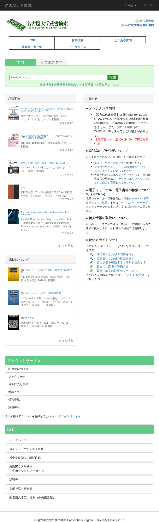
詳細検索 (45, 84)
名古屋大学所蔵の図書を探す (115, 254)
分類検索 (59, 84)
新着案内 (90, 84)
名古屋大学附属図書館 (139, 25)
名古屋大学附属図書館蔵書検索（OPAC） (22, 5)
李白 (23, 187)
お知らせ (131, 206)
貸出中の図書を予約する (113, 266)
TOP (32, 40)
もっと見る (66, 245)
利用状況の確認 (18, 369)
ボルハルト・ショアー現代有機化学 (43, 293)
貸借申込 (14, 407)
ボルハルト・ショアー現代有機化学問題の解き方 (47, 271)
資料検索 (77, 40)
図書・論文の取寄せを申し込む (117, 270)
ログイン (148, 5)
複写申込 (14, 399)
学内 (20, 62)
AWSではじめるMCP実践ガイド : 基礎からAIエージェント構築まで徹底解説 (47, 137)
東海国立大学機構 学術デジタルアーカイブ (28, 468)
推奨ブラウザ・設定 (106, 163)
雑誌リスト (75, 84)
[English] (79, 29)
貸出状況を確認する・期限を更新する (121, 262)
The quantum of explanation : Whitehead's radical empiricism (45, 213)
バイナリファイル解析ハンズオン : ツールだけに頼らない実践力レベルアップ (47, 110)
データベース (77, 47)
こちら (76, 416)
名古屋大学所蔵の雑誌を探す (115, 258)
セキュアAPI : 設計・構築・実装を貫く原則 (43, 162)
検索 (112, 77)
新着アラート (17, 392)
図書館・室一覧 (32, 47)
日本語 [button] (129, 5)
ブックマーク (17, 376)
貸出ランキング (109, 84)
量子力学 (29, 317)
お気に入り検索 (18, 384)
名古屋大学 (147, 21)
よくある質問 (123, 40)
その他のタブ (51, 62)
